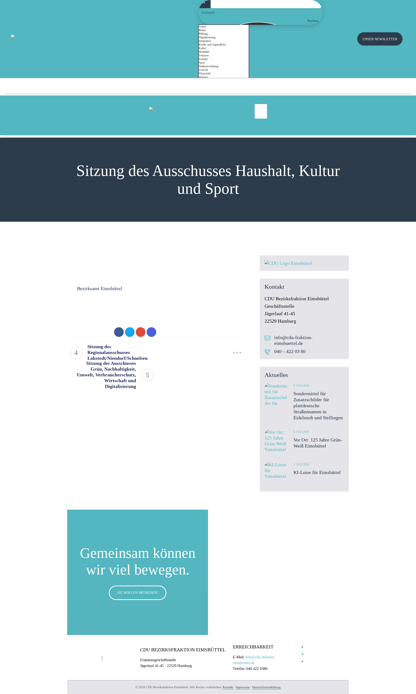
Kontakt (228, 687)
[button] (261, 111)
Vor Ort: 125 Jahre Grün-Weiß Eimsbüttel (317, 442)
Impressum (243, 687)
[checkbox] (223, 26)
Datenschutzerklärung (266, 687)
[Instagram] (387, 85)
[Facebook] (398, 85)
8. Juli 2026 (301, 385)
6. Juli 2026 (301, 432)
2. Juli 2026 (301, 464)
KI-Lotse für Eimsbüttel (317, 472)
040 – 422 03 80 (290, 351)
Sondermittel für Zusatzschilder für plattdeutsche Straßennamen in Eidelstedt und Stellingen (318, 405)
